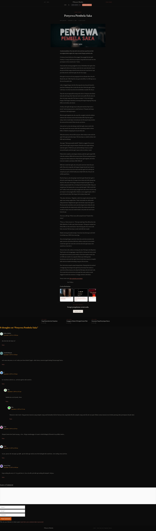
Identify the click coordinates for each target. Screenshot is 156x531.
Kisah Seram (78, 12)
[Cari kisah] (69, 5)
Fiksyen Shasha (78, 2)
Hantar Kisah (78, 311)
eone (5, 446)
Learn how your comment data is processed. (32, 522)
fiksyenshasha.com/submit (76, 278)
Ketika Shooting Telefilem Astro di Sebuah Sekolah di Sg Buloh (81, 299)
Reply (3, 345)
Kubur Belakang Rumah (94, 297)
